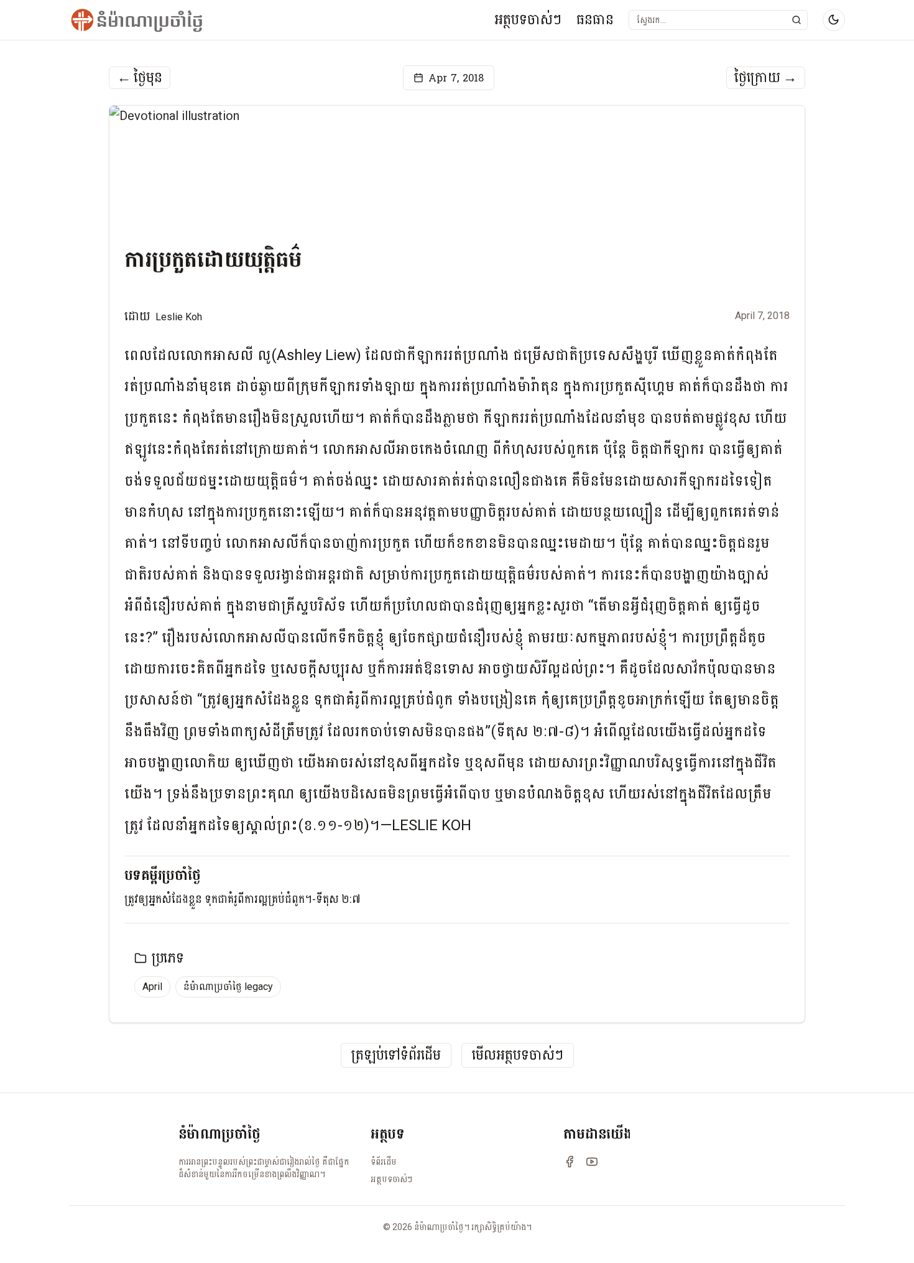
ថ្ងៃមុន (139, 78)
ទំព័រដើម (384, 1162)
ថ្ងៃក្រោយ (765, 78)
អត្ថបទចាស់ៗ (527, 19)
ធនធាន (595, 19)
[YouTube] (592, 1161)
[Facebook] (569, 1161)
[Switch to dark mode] (834, 20)
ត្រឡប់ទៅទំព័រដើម (396, 1055)
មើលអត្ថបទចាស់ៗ (517, 1055)
